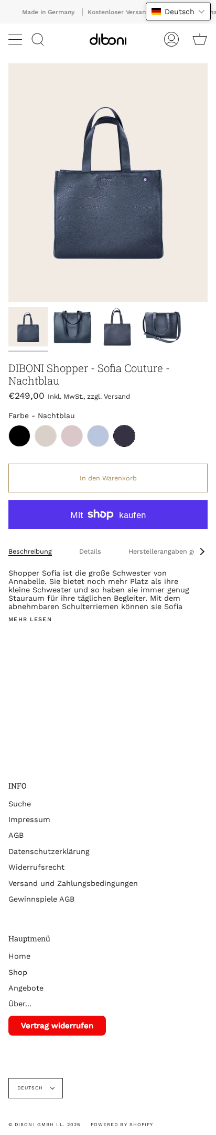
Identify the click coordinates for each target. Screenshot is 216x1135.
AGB (16, 835)
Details (90, 551)
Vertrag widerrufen (57, 1025)
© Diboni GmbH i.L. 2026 (44, 1124)
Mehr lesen (30, 620)
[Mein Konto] (171, 39)
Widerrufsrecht (36, 867)
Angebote (26, 988)
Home (19, 956)
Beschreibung (30, 551)
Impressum (29, 819)
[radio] (19, 436)
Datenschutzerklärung (49, 851)
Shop (17, 972)
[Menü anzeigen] (16, 39)
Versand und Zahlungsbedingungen (73, 883)
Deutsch (31, 1088)
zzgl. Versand (108, 396)
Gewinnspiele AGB (41, 899)
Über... (19, 1003)
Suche (19, 804)
